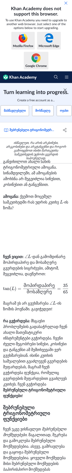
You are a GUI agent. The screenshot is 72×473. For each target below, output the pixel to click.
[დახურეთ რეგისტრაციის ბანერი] (65, 90)
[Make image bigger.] (36, 232)
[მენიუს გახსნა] (66, 77)
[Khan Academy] (18, 77)
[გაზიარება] (65, 130)
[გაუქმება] (66, 3)
